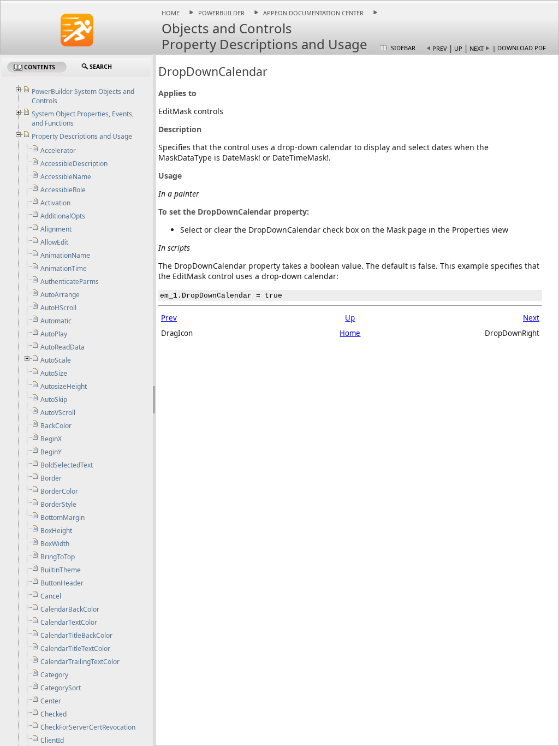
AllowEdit (54, 242)
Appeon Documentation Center (313, 13)
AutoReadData (62, 347)
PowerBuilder (221, 13)
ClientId (52, 740)
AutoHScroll (58, 307)
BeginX (51, 438)
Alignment (56, 229)
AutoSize (53, 373)
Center (50, 701)
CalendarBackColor (69, 609)
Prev (439, 48)
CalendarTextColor (68, 622)
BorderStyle (58, 504)
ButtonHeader (62, 583)
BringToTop (57, 556)
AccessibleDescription (74, 163)
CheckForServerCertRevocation (87, 727)
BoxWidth (54, 543)
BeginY (51, 452)
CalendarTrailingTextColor (80, 661)
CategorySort (60, 687)
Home (171, 13)
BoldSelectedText (66, 465)
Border (51, 478)
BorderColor (59, 491)
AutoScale (55, 360)
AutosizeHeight (63, 386)
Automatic (56, 320)
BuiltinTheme (60, 570)
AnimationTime (63, 268)
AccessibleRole (63, 189)
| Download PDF (519, 48)
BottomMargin (62, 517)
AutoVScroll (57, 412)
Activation (55, 203)
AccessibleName (65, 176)
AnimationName (65, 255)
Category (54, 674)
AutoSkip (53, 399)
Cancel (50, 596)
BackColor (56, 425)
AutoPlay (53, 334)
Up (458, 48)
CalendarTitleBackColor (76, 635)
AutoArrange (60, 294)
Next (476, 48)
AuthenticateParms (69, 281)
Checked (53, 714)
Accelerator (58, 150)
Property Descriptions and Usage (82, 136)
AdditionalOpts (62, 216)
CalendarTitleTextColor (75, 648)
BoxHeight (56, 530)
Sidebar (403, 48)
